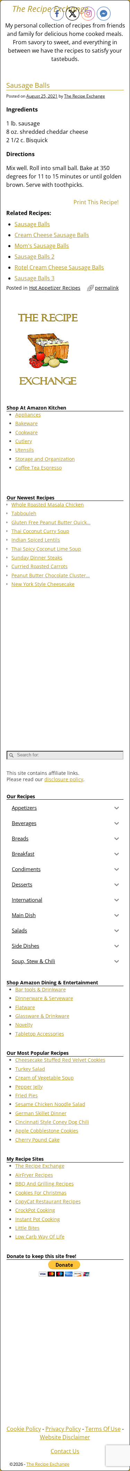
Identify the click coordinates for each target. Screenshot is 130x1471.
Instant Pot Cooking (37, 1219)
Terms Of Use (103, 1429)
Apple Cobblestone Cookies (46, 1130)
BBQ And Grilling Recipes (44, 1183)
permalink (107, 287)
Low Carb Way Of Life (39, 1236)
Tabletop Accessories (39, 1033)
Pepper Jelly (29, 1086)
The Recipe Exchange (39, 1166)
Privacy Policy (63, 1429)
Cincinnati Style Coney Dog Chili (52, 1122)
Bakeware (26, 423)
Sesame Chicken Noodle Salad (50, 1104)
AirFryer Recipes (34, 1175)
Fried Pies (26, 1095)
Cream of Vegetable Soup (44, 1077)
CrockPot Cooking (35, 1210)
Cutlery (23, 441)
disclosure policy (63, 779)
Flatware (25, 1007)
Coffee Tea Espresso (38, 467)
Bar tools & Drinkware (40, 989)
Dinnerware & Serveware (44, 998)
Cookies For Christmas (41, 1192)
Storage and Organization (45, 459)
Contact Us (65, 1451)
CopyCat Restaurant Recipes (48, 1201)
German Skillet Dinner (41, 1113)
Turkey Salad (30, 1069)
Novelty (24, 1024)
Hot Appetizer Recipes (54, 287)
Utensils (24, 450)
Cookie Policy (24, 1429)
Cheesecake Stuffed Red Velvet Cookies (60, 1060)
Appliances (28, 414)
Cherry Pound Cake (37, 1139)
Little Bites (27, 1228)
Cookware (26, 432)
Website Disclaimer (65, 1437)
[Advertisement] (65, 666)
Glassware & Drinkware (42, 1016)
